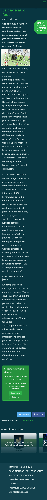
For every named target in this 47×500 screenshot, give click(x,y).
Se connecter (16, 393)
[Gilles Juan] (39, 9)
